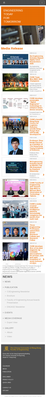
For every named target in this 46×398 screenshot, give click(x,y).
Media (5, 369)
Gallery (9, 328)
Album (9, 332)
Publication (11, 287)
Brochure (11, 296)
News (7, 282)
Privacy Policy (8, 379)
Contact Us (7, 387)
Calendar (6, 366)
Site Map (6, 390)
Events (8, 313)
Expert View (12, 322)
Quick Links (7, 382)
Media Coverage (13, 318)
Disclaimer (7, 377)
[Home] (4, 2)
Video (9, 336)
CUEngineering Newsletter (18, 292)
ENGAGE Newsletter (16, 307)
